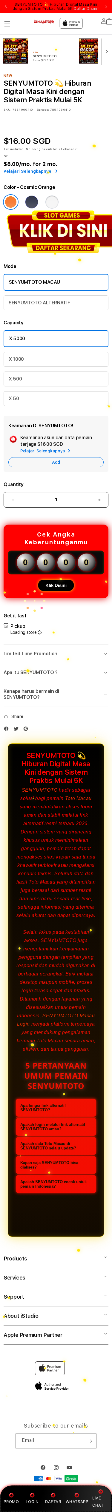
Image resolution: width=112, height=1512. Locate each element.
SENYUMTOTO (40, 790)
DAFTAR (53, 1501)
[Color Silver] (52, 202)
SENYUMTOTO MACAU (34, 282)
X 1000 (16, 359)
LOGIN (32, 1501)
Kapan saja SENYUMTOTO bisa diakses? (49, 1164)
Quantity (13, 484)
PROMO (11, 1501)
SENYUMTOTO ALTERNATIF (39, 303)
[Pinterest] (27, 730)
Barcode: (43, 109)
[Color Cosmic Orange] (11, 202)
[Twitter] (17, 730)
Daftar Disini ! (86, 9)
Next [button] (106, 7)
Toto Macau (78, 798)
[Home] (44, 21)
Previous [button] (6, 7)
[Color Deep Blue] (31, 202)
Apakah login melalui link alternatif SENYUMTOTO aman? (52, 1126)
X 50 (14, 398)
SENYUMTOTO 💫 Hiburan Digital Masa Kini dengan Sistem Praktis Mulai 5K (56, 6)
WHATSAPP (77, 1501)
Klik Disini (56, 585)
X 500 (15, 379)
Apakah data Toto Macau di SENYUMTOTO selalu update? (48, 1145)
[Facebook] (8, 730)
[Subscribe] (89, 1441)
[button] (7, 24)
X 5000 (17, 338)
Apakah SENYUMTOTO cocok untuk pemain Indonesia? (53, 1184)
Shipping (33, 149)
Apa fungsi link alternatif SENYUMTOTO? (43, 1107)
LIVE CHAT (97, 1501)
